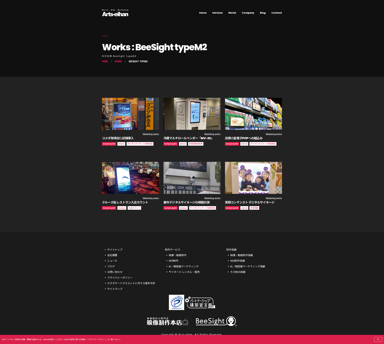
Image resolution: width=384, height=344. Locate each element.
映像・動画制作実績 (241, 255)
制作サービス (172, 249)
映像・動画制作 (177, 255)
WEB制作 (173, 260)
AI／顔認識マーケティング (184, 266)
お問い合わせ (114, 271)
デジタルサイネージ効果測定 (140, 144)
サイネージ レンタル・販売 (184, 271)
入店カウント (134, 208)
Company (248, 13)
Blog (263, 13)
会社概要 (112, 255)
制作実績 (231, 249)
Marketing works (151, 134)
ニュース (112, 260)
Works (232, 13)
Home (203, 13)
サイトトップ (114, 249)
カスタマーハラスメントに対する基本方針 (131, 283)
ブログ (111, 266)
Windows (121, 208)
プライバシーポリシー (97, 339)
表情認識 (254, 208)
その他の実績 (237, 271)
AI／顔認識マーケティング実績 (247, 266)
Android (121, 144)
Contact (276, 13)
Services (217, 13)
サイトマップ (114, 288)
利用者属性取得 (195, 144)
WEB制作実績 (237, 260)
